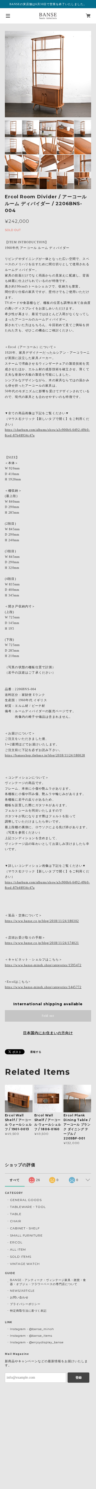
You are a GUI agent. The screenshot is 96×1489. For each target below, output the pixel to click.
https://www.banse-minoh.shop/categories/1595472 (43, 965)
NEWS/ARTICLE (22, 1290)
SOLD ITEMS (20, 1257)
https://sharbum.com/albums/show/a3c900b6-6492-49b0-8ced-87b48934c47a (47, 432)
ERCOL (16, 1242)
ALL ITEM (18, 1249)
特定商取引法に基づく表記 (28, 1310)
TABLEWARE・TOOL (28, 1207)
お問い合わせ (19, 1297)
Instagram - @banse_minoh (32, 1329)
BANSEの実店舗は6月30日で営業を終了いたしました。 (48, 4)
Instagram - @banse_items (31, 1335)
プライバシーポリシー (25, 1304)
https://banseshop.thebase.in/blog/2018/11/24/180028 (45, 755)
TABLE (16, 1214)
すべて (15, 1180)
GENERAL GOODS (26, 1200)
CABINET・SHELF (25, 1228)
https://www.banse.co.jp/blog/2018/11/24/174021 (42, 943)
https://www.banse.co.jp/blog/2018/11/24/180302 (42, 921)
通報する (35, 1052)
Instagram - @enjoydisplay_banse (36, 1342)
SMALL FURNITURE (26, 1235)
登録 (79, 1377)
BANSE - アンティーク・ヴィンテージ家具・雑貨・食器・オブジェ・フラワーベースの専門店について (48, 1282)
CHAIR (15, 1221)
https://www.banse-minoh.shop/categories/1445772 (43, 987)
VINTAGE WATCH (25, 1264)
